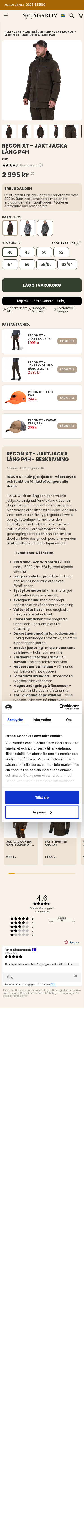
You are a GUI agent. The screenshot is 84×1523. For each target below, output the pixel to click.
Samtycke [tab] (15, 719)
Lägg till (67, 341)
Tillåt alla (42, 797)
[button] (39, 3)
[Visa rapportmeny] (75, 976)
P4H (52, 984)
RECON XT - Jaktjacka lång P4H (29, 35)
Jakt (18, 32)
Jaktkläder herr (38, 32)
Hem (7, 32)
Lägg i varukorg (42, 285)
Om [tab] (69, 719)
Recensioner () (31, 165)
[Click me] (32, 173)
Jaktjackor (64, 32)
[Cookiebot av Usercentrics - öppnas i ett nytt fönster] (60, 707)
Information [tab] (42, 719)
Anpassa (39, 812)
